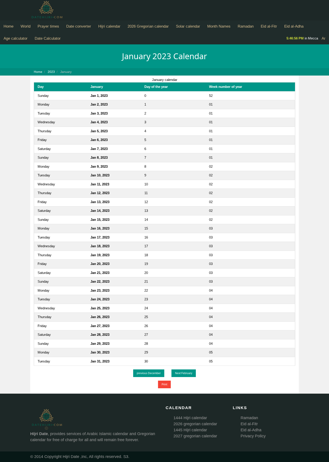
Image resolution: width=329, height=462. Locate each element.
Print (164, 384)
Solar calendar (188, 26)
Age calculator (16, 38)
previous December (149, 373)
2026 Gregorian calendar (148, 26)
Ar (323, 38)
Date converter (78, 26)
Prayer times (48, 26)
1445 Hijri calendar (190, 430)
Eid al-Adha (293, 26)
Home (8, 26)
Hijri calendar (109, 26)
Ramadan (246, 26)
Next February (183, 373)
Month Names (219, 26)
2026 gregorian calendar (195, 424)
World (25, 26)
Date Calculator (48, 38)
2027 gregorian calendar (195, 436)
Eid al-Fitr (269, 26)
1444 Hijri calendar (190, 418)
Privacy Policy (253, 436)
